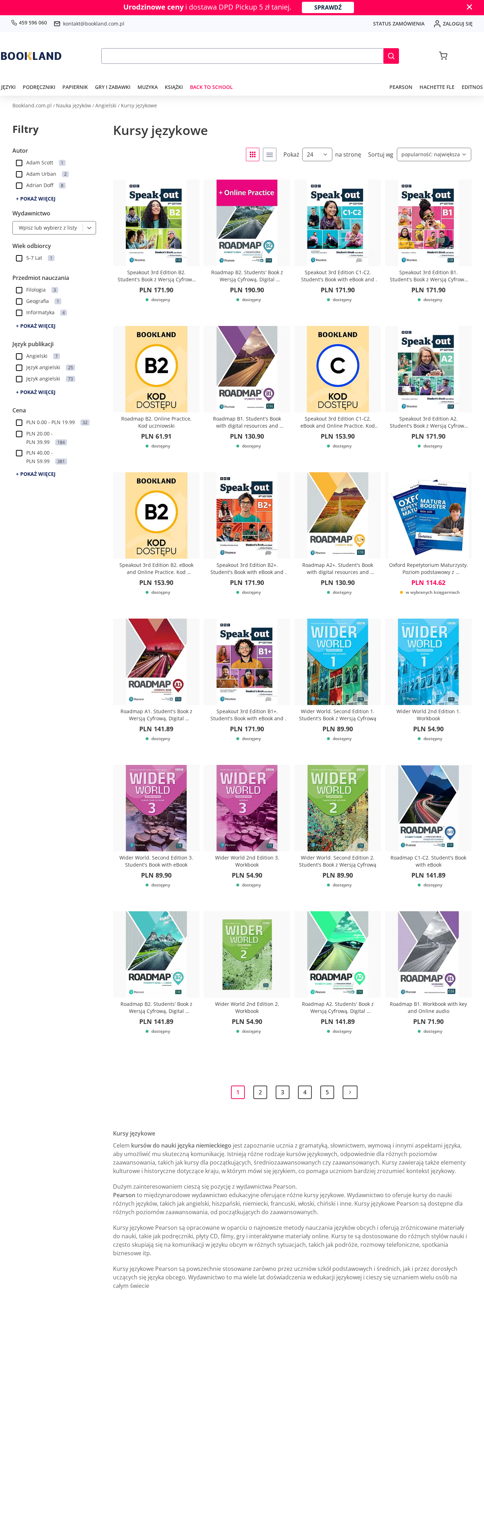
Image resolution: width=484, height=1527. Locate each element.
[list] (269, 154)
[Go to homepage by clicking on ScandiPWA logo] (31, 56)
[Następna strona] (350, 1092)
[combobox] (17, 228)
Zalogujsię (458, 23)
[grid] (252, 154)
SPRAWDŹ (328, 7)
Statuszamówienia (398, 23)
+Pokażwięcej (36, 198)
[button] (391, 56)
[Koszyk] (443, 56)
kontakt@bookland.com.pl (93, 23)
